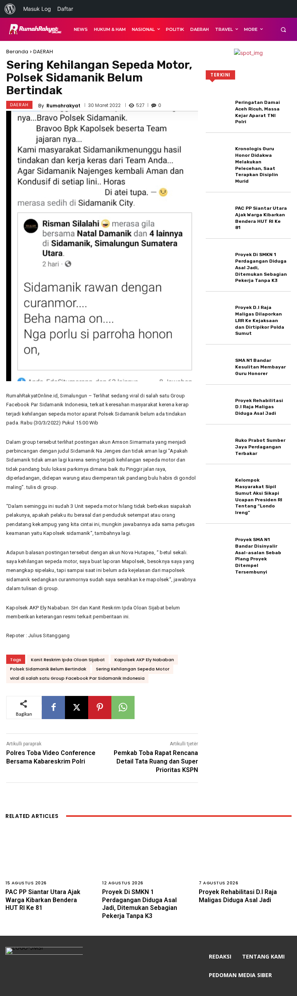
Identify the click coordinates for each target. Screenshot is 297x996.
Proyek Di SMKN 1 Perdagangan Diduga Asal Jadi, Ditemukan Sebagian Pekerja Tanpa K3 (139, 904)
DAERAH (43, 51)
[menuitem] (10, 9)
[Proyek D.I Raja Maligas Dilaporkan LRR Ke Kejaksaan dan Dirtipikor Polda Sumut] (218, 308)
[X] (76, 707)
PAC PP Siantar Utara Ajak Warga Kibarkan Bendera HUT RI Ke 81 (42, 900)
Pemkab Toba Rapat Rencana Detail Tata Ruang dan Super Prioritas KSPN (156, 761)
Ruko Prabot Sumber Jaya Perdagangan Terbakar (260, 447)
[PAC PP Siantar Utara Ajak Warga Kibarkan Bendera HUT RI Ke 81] (218, 209)
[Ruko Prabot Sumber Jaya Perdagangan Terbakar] (218, 441)
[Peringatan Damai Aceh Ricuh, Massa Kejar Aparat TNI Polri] (218, 103)
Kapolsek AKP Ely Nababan (144, 660)
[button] (283, 29)
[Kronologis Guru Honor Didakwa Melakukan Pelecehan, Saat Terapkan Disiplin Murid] (218, 149)
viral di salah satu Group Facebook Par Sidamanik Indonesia (77, 678)
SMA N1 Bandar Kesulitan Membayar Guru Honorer (260, 367)
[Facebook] (53, 707)
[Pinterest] (99, 707)
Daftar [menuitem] (65, 8)
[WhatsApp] (123, 707)
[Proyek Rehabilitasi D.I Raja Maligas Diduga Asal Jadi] (218, 401)
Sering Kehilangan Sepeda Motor (132, 669)
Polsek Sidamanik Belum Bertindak (48, 669)
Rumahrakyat (63, 106)
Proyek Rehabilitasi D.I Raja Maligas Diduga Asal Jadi (259, 407)
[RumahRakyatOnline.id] (34, 29)
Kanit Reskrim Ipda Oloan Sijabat (68, 660)
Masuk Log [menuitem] (37, 8)
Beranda (17, 51)
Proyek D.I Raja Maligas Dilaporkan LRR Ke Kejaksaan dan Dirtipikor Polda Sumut (259, 320)
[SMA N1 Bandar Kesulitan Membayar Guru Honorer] (218, 361)
